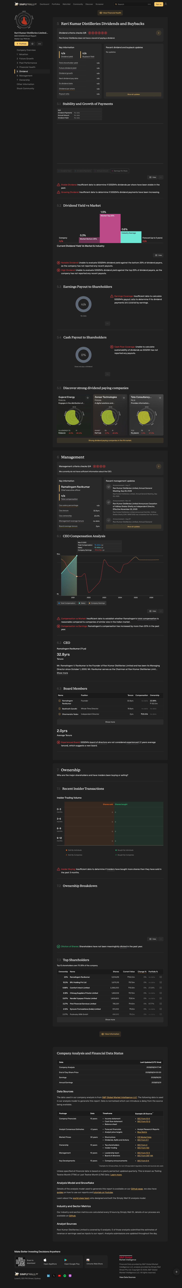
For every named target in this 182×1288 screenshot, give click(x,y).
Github (72, 1217)
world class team (81, 1199)
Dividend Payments (84, 171)
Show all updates (134, 94)
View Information (112, 1035)
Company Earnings (98, 603)
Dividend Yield (66, 171)
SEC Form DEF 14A (145, 1157)
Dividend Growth (66, 73)
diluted (123, 947)
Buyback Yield (88, 56)
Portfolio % (153, 973)
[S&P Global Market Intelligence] (127, 1259)
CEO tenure (63, 510)
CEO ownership (65, 516)
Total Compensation (68, 603)
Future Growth (25, 58)
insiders (111, 870)
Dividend (22, 71)
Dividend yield (67, 56)
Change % (142, 973)
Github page (137, 1190)
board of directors (98, 742)
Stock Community (25, 88)
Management (24, 75)
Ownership (23, 80)
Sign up (158, 4)
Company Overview (26, 50)
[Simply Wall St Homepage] (25, 4)
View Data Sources (127, 1278)
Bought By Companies (126, 855)
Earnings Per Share (121, 171)
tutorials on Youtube (103, 1193)
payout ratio (129, 299)
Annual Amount (102, 171)
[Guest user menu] (166, 4)
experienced (132, 742)
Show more (62, 673)
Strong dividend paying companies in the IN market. (110, 440)
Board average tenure (68, 526)
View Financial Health (112, 13)
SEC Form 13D (143, 1149)
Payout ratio (64, 94)
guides (60, 1193)
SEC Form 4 (142, 1146)
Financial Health (26, 67)
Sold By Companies (75, 855)
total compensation (147, 618)
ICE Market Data (144, 1138)
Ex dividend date (66, 83)
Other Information (25, 84)
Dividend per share (67, 89)
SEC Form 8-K (143, 1162)
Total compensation (69, 499)
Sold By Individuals (75, 850)
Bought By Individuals (125, 850)
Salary (83, 603)
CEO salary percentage (68, 505)
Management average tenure (71, 521)
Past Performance (27, 63)
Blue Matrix (142, 1133)
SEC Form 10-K (143, 1120)
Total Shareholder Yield (68, 63)
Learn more (116, 1176)
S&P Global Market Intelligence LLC (119, 1098)
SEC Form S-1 (143, 1141)
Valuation (22, 54)
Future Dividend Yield (67, 68)
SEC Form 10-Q (143, 1123)
